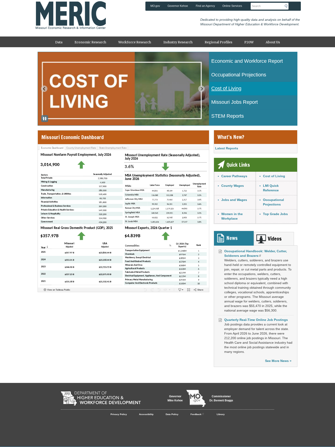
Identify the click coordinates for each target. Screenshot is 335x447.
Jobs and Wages (234, 200)
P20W (249, 42)
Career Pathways (234, 176)
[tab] (234, 238)
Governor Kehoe (178, 6)
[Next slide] (201, 89)
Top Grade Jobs (275, 214)
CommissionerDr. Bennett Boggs (221, 398)
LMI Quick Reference (271, 188)
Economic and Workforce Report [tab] (247, 61)
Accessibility (146, 414)
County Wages (232, 185)
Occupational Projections (273, 202)
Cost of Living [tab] (226, 88)
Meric (71, 8)
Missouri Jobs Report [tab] (234, 102)
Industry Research (178, 42)
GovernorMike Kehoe (175, 398)
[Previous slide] (44, 89)
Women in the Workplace (232, 216)
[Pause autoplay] (44, 118)
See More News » (278, 361)
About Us (273, 42)
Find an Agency (205, 6)
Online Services (232, 6)
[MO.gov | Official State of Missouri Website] (196, 398)
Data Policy (172, 414)
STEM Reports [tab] (227, 116)
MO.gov (155, 6)
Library (221, 414)
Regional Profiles (218, 42)
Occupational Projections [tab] (238, 75)
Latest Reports (226, 148)
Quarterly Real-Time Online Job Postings (256, 320)
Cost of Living (274, 176)
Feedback (196, 414)
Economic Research (90, 42)
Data (58, 42)
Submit (287, 6)
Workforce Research (134, 42)
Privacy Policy (119, 414)
